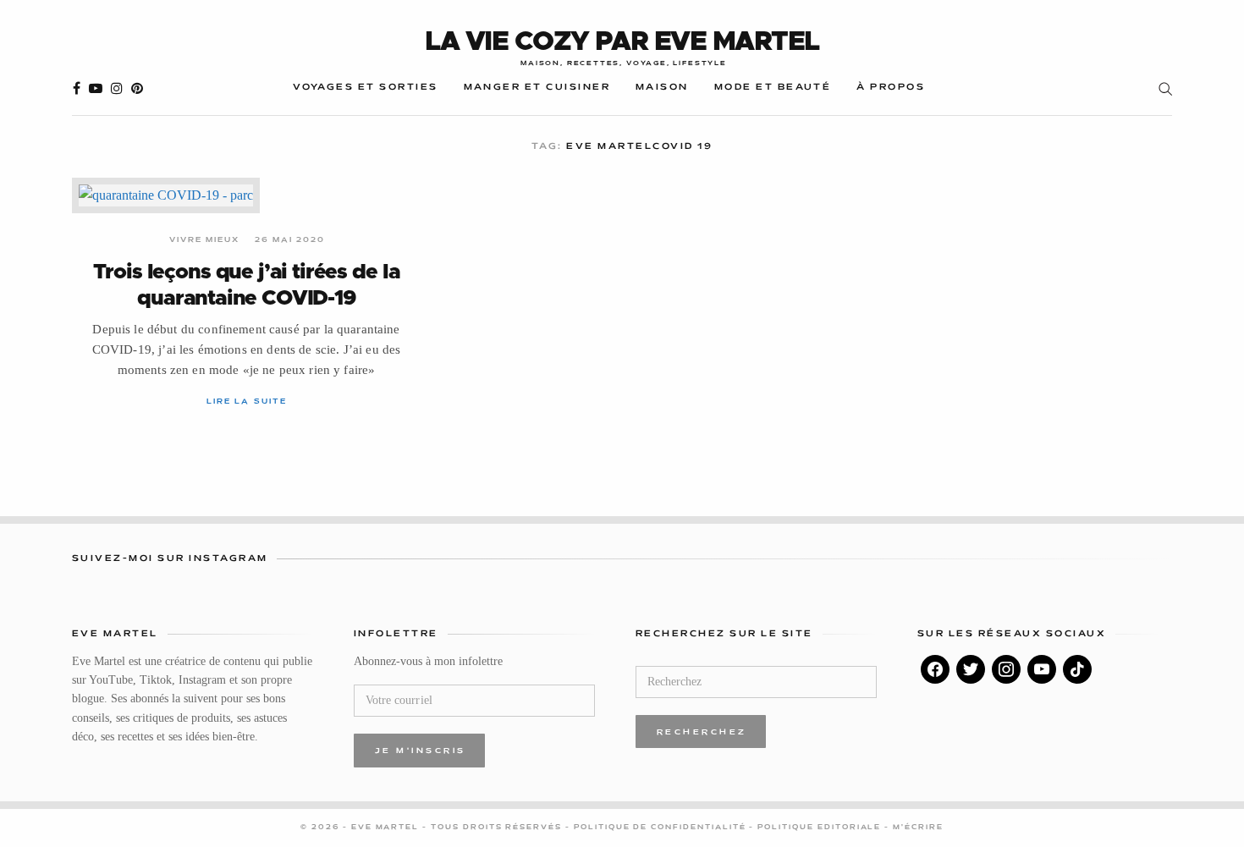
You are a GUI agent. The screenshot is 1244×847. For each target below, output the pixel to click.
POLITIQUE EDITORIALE (820, 827)
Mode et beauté (773, 87)
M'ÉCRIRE (918, 827)
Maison (662, 87)
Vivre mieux (204, 240)
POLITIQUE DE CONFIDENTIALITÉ (662, 827)
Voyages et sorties (365, 87)
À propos (890, 87)
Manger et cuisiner (537, 87)
